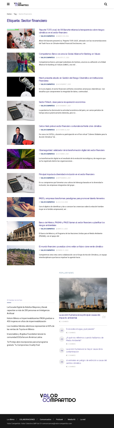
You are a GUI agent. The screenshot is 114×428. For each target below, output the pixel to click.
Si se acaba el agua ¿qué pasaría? (80, 329)
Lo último (10, 419)
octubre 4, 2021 (63, 154)
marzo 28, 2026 (63, 36)
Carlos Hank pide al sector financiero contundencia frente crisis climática (70, 126)
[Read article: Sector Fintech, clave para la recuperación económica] (21, 111)
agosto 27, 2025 (63, 57)
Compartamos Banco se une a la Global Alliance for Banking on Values (69, 54)
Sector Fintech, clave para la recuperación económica (62, 102)
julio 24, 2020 (62, 202)
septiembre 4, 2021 (64, 178)
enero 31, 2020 (62, 250)
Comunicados (45, 419)
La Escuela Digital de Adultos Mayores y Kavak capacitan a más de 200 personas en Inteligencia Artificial (28, 310)
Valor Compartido (48, 36)
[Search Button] (105, 4)
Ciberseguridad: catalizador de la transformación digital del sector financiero (72, 150)
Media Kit (71, 419)
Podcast (59, 419)
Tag (15, 14)
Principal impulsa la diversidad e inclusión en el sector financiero (66, 174)
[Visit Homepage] (20, 4)
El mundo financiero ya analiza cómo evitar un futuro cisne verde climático (71, 246)
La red (82, 419)
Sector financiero (25, 14)
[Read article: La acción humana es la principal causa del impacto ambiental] (83, 295)
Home (9, 14)
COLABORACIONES (27, 419)
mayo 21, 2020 (62, 229)
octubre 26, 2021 (63, 130)
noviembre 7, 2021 (64, 106)
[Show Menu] (8, 4)
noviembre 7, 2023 (64, 84)
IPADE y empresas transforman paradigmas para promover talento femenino (72, 198)
